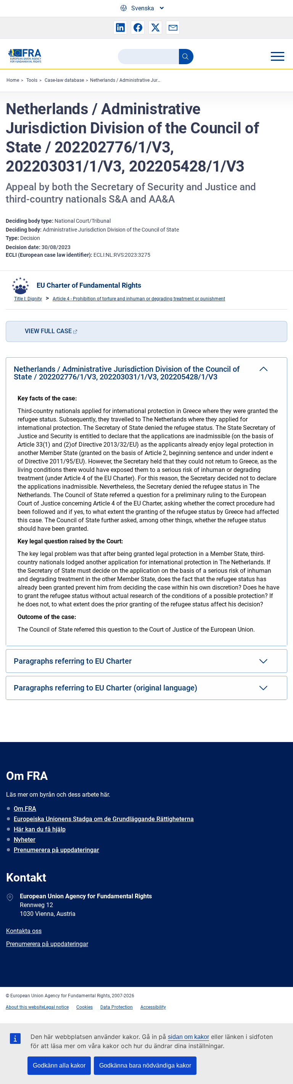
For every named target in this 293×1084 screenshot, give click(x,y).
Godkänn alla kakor (59, 1065)
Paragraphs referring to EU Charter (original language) (105, 687)
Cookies (84, 1007)
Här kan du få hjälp (40, 829)
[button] (120, 27)
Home (12, 80)
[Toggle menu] (277, 56)
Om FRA (25, 808)
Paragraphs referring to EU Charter (73, 661)
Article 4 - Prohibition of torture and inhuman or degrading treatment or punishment (139, 298)
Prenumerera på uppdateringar (56, 850)
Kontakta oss (24, 931)
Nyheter (24, 839)
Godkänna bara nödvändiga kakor (145, 1065)
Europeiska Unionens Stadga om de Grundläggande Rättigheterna (104, 819)
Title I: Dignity (28, 298)
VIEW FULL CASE (48, 331)
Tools (31, 80)
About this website (25, 1007)
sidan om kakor (188, 1037)
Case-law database (64, 80)
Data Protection (116, 1007)
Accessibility (153, 1007)
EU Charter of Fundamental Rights (89, 285)
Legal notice (56, 1007)
